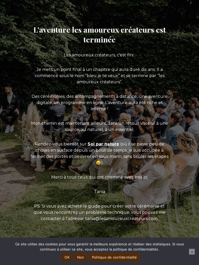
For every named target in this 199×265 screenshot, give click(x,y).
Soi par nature (103, 144)
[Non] (192, 252)
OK (67, 257)
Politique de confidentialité (114, 257)
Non (80, 257)
